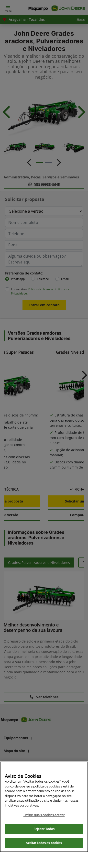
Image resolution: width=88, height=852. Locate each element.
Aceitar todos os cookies (44, 843)
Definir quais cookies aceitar (44, 815)
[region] (44, 806)
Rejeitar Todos (44, 829)
